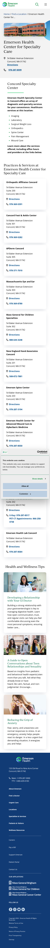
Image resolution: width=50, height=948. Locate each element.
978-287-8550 (15, 445)
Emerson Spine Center (18, 387)
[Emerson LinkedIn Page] (23, 909)
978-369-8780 (15, 303)
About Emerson (15, 789)
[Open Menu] (45, 4)
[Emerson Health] (25, 759)
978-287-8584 (15, 551)
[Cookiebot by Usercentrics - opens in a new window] (37, 452)
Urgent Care (13, 802)
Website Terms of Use (16, 923)
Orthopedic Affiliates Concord (21, 182)
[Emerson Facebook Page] (10, 909)
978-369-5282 (15, 237)
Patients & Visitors (16, 823)
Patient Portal (14, 862)
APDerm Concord (15, 248)
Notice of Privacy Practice (17, 931)
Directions (12, 64)
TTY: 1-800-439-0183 (20, 781)
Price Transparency (15, 935)
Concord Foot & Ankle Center (21, 215)
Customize (23, 494)
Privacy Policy (13, 927)
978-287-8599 (15, 69)
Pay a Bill (12, 847)
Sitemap (11, 939)
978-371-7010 (15, 270)
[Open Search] (37, 4)
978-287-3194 (15, 409)
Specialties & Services (17, 816)
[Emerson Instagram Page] (15, 909)
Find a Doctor (14, 796)
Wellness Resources (17, 830)
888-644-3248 (15, 339)
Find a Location (19, 14)
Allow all (25, 486)
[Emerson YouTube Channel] (19, 909)
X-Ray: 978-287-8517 (19, 515)
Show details (37, 479)
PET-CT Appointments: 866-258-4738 (25, 520)
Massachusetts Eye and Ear (20, 281)
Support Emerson (15, 855)
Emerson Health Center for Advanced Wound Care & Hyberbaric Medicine (20, 424)
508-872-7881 (15, 376)
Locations (13, 809)
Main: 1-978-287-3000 (21, 778)
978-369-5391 (15, 204)
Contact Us (13, 869)
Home (7, 14)
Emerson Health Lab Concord (21, 533)
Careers (12, 840)
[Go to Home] (10, 4)
